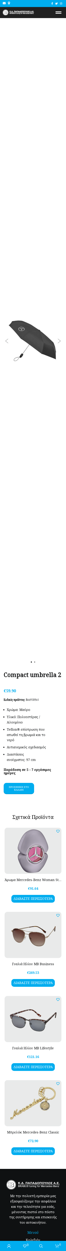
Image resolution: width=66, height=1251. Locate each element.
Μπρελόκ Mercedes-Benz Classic (33, 1132)
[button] (7, 341)
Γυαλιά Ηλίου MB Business (33, 964)
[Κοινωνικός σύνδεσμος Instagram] (61, 3)
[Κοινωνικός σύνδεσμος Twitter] (56, 3)
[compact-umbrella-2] (33, 341)
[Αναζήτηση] (41, 1246)
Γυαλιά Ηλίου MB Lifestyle (33, 1048)
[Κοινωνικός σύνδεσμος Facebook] (52, 3)
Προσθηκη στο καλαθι (19, 788)
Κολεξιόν (33, 1240)
